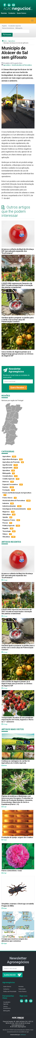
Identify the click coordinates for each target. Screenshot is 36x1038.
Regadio (5, 528)
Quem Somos (21, 13)
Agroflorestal (7, 465)
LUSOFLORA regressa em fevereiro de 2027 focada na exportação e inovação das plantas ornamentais (17, 285)
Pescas (5, 523)
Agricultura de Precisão (11, 462)
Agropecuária (7, 468)
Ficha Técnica (22, 991)
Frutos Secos (7, 498)
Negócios (6, 512)
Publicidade (22, 989)
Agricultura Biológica (10, 459)
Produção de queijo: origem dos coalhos (17, 837)
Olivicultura (6, 514)
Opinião (5, 517)
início (5, 41)
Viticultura (6, 537)
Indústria (5, 503)
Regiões (4, 26)
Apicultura (6, 470)
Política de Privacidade (9, 991)
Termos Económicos (8, 28)
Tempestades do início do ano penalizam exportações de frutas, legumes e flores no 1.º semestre (17, 720)
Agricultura (11, 41)
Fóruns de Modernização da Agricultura (16, 493)
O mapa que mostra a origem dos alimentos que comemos (15, 940)
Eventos (5, 487)
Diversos (5, 482)
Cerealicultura (7, 476)
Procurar (8, 35)
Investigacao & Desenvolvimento (14, 509)
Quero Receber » (18, 387)
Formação (6, 490)
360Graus (23, 1034)
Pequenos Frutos (8, 520)
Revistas (4, 13)
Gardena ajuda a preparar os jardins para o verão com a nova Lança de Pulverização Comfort (18, 320)
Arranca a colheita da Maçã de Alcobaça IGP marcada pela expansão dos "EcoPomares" (18, 251)
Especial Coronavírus (10, 484)
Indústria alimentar (9, 506)
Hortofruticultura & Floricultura (22, 65)
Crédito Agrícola (8, 479)
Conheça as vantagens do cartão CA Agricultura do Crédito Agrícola (16, 762)
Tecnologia (6, 531)
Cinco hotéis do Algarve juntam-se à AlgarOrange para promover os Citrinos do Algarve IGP (17, 354)
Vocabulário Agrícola (14, 26)
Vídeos (5, 534)
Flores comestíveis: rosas (12, 871)
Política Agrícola (8, 525)
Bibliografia (19, 28)
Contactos (11, 13)
